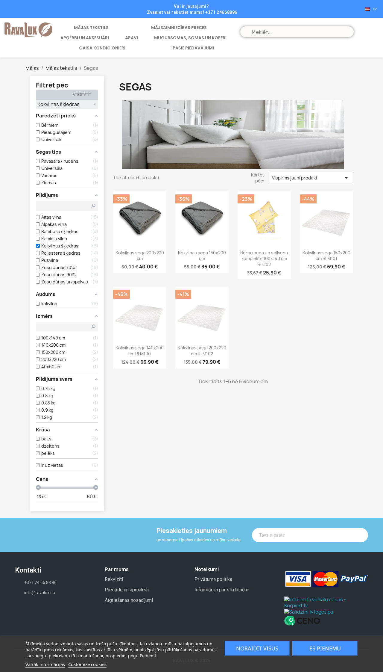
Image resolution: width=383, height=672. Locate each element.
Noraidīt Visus (257, 648)
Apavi (131, 38)
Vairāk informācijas (45, 664)
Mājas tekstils (91, 28)
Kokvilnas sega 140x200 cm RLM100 (139, 351)
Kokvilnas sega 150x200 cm (202, 256)
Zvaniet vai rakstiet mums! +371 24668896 (192, 12)
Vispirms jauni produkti (311, 178)
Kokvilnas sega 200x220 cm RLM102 (202, 351)
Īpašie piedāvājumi (192, 48)
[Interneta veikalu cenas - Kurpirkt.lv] (326, 602)
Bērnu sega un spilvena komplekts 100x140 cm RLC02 (264, 259)
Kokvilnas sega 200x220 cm (139, 256)
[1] (359, 535)
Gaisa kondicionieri (102, 48)
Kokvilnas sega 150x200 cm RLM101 (326, 256)
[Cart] (364, 31)
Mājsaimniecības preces (179, 28)
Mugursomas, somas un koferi (190, 38)
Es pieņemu (325, 648)
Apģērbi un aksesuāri (84, 38)
